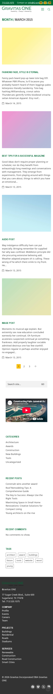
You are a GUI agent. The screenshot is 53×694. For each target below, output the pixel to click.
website (28, 560)
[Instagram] (45, 2)
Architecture (12, 442)
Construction (12, 450)
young (10, 566)
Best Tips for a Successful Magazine (23, 155)
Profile (5, 610)
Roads (5, 638)
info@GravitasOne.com (39, 2)
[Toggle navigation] (42, 9)
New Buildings (13, 454)
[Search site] (49, 9)
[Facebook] (41, 2)
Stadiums (7, 641)
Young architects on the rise (20, 513)
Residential (8, 634)
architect (11, 555)
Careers (6, 617)
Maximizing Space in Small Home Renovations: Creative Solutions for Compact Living (24, 506)
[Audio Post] (26, 213)
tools (19, 560)
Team (5, 620)
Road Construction (11, 659)
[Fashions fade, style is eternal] (26, 46)
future (10, 560)
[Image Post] (26, 296)
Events (5, 614)
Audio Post (8, 239)
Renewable (7, 652)
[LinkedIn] (49, 2)
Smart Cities (8, 662)
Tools (8, 458)
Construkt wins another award (21, 483)
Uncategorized (13, 461)
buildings (33, 555)
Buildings (7, 631)
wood (39, 560)
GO (42, 384)
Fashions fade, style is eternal (20, 72)
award (22, 555)
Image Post (8, 323)
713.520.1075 (8, 2)
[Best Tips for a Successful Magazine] (26, 129)
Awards (9, 446)
